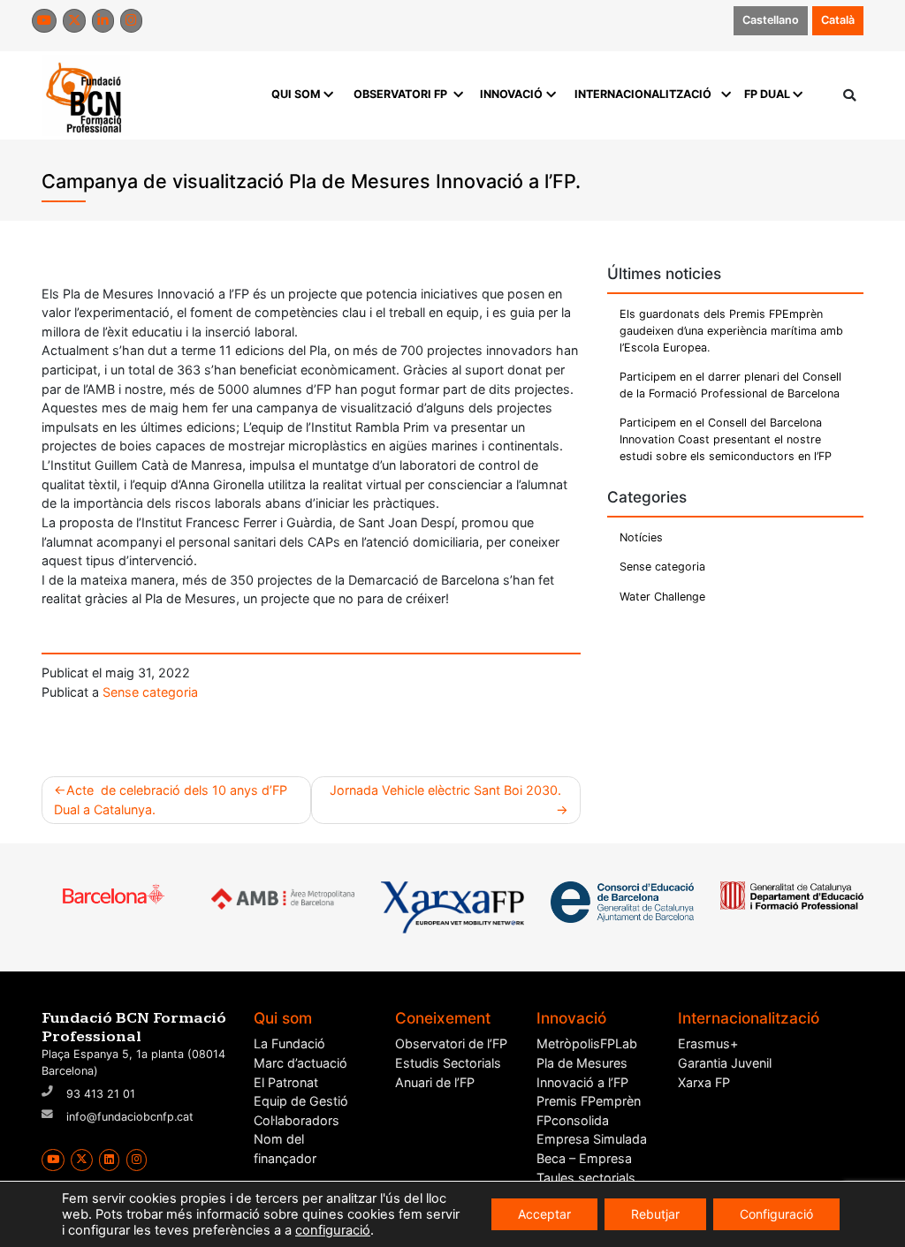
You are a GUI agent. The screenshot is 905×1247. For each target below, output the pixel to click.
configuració (332, 1230)
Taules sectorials (585, 1177)
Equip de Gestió (301, 1100)
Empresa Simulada (591, 1138)
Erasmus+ (708, 1043)
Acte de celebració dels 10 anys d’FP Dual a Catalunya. (170, 799)
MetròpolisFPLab (586, 1043)
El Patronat (286, 1082)
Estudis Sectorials (448, 1062)
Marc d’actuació (300, 1062)
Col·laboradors (296, 1120)
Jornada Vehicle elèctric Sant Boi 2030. (449, 789)
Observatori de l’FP (451, 1043)
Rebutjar (655, 1213)
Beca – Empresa (584, 1158)
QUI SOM (296, 94)
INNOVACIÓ (511, 94)
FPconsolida (572, 1120)
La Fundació (289, 1043)
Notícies (641, 537)
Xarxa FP (704, 1082)
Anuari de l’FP (435, 1082)
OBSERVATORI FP (400, 94)
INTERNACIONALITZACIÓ (642, 94)
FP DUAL (767, 94)
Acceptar (544, 1213)
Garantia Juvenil (725, 1062)
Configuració (776, 1213)
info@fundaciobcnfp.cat (130, 1116)
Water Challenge (662, 596)
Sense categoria (150, 691)
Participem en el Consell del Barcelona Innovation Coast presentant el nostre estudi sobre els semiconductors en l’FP (726, 439)
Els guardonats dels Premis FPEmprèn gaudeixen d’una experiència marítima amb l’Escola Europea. (731, 330)
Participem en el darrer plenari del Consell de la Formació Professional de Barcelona (730, 385)
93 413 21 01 (100, 1093)
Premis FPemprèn (588, 1100)
